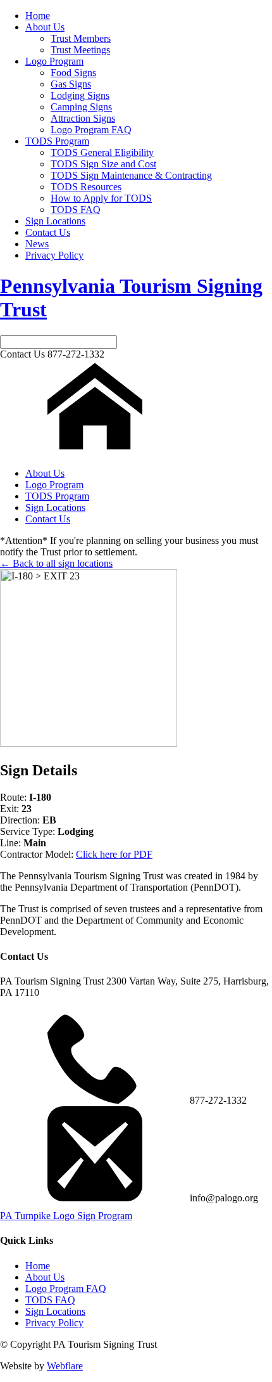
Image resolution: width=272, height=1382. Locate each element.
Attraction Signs (83, 118)
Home (37, 15)
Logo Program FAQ (91, 129)
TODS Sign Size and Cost (103, 163)
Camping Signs (81, 106)
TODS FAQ (76, 209)
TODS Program (57, 141)
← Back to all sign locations (56, 563)
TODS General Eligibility (102, 152)
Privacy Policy (54, 255)
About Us (45, 27)
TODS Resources (86, 186)
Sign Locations (55, 221)
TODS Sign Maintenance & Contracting (131, 175)
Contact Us (47, 232)
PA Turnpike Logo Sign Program (66, 1215)
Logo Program (54, 61)
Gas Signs (71, 84)
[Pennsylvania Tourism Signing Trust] (95, 451)
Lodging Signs (80, 95)
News (37, 243)
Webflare (65, 1365)
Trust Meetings (80, 49)
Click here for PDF (114, 854)
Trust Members (81, 38)
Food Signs (73, 72)
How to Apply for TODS (101, 198)
